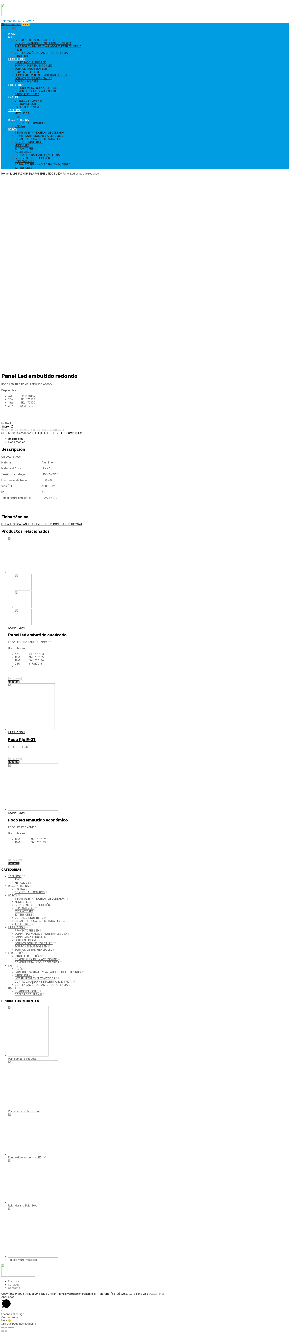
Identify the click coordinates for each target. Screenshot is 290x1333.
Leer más (13, 681)
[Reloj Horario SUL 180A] (22, 1202)
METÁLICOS (22, 113)
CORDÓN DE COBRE (27, 103)
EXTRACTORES (24, 148)
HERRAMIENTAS (24, 161)
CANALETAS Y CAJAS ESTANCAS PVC (38, 139)
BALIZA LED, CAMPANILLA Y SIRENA (37, 155)
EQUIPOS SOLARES (26, 81)
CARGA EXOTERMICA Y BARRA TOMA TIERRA (42, 164)
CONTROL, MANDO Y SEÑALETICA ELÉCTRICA (43, 43)
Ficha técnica (16, 442)
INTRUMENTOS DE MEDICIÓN (32, 158)
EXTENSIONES (23, 167)
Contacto (14, 1287)
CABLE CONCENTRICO (28, 107)
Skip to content (11, 24)
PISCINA (20, 126)
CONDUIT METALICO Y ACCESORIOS (37, 88)
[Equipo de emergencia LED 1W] (30, 1154)
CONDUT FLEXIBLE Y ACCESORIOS (36, 91)
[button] (8, 27)
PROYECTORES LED (27, 72)
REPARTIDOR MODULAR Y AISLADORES (39, 135)
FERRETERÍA (15, 84)
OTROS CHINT (23, 56)
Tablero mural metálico (22, 1259)
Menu (26, 24)
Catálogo (13, 1284)
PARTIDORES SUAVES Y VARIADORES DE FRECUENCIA (48, 46)
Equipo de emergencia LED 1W (27, 1157)
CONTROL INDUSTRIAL (29, 142)
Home (5, 173)
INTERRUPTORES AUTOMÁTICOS (35, 40)
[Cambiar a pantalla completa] (9, 1327)
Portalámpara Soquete (22, 1058)
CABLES (13, 97)
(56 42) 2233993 (23, 21)
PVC (17, 116)
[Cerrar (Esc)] (2, 1327)
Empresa (13, 1281)
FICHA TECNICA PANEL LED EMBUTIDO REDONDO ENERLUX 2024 (41, 524)
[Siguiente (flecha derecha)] (6, 1330)
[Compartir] (6, 1327)
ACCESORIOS (23, 151)
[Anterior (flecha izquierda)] (2, 1330)
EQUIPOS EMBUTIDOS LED (31, 68)
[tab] (148, 438)
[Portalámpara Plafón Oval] (33, 1108)
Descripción (15, 438)
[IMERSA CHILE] (18, 15)
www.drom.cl (157, 1293)
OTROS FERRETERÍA (27, 94)
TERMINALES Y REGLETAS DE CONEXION (40, 132)
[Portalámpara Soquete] (28, 1055)
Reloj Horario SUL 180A (22, 1205)
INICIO (12, 33)
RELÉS (19, 49)
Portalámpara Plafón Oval (24, 1111)
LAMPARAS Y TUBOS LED (30, 62)
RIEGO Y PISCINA (18, 119)
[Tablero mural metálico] (33, 1256)
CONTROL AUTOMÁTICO (30, 123)
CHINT (12, 36)
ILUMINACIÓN (16, 59)
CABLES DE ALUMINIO (28, 100)
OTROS (12, 129)
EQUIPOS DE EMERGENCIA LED (33, 78)
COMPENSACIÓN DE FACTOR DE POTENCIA (41, 52)
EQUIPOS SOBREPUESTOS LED (34, 65)
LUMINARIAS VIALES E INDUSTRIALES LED (41, 75)
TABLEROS (14, 110)
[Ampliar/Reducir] (12, 1327)
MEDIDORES (22, 145)
